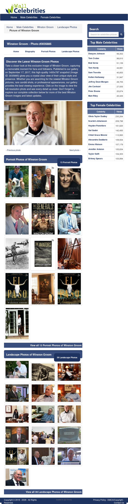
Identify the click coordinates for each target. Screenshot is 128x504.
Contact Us (119, 502)
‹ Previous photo (13, 150)
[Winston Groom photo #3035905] (17, 323)
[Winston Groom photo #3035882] (69, 414)
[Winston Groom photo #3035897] (17, 369)
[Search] (121, 34)
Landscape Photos (70, 51)
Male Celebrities (28, 17)
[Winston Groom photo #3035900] (43, 456)
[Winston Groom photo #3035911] (43, 219)
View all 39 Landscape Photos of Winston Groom (54, 491)
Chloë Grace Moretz (97, 134)
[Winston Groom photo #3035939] (69, 254)
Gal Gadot (93, 130)
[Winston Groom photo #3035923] (69, 288)
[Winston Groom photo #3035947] (43, 288)
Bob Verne (93, 62)
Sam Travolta (94, 72)
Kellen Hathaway (96, 77)
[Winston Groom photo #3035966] (43, 254)
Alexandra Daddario (97, 139)
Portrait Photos (48, 51)
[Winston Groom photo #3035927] (43, 181)
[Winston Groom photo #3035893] (69, 456)
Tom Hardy (93, 67)
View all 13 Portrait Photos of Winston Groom (56, 345)
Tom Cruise (93, 58)
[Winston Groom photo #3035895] (17, 181)
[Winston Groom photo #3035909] (43, 372)
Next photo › (75, 150)
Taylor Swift (93, 153)
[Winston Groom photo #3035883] (69, 393)
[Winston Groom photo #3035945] (17, 288)
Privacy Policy (99, 499)
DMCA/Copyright (115, 499)
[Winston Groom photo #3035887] (43, 393)
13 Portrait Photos (68, 162)
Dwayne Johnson (96, 53)
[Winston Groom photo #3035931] (43, 414)
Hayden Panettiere (97, 125)
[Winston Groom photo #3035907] (17, 414)
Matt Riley (93, 95)
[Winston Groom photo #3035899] (17, 219)
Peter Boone (94, 91)
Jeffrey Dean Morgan (98, 81)
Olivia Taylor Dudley (97, 116)
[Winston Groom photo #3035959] (69, 435)
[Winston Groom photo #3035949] (69, 184)
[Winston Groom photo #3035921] (43, 435)
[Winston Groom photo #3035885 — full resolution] (43, 123)
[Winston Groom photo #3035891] (17, 456)
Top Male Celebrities (103, 42)
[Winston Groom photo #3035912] (17, 477)
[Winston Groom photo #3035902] (17, 435)
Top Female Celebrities (105, 105)
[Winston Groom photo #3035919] (17, 254)
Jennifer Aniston (96, 149)
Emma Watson (95, 144)
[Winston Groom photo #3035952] (17, 393)
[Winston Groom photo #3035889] (69, 372)
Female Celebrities (50, 17)
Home (14, 17)
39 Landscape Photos (67, 357)
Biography (30, 51)
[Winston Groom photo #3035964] (69, 219)
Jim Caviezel (94, 86)
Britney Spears (95, 158)
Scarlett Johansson (97, 120)
